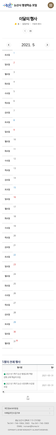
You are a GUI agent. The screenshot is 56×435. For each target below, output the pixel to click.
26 (14, 293)
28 (14, 312)
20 (14, 236)
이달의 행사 (36, 24)
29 (14, 322)
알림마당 (25, 24)
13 (14, 168)
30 (14, 332)
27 (14, 303)
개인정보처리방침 (11, 408)
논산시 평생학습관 (21, 5)
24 (14, 274)
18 (14, 216)
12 (14, 159)
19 (14, 226)
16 (14, 197)
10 (14, 139)
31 (14, 341)
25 (14, 284)
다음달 (47, 45)
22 (14, 255)
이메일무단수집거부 (12, 413)
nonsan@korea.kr (31, 426)
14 (14, 178)
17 (14, 207)
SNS (24, 31)
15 (14, 187)
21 (14, 245)
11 (14, 149)
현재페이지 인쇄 (30, 31)
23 (14, 264)
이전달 (8, 45)
